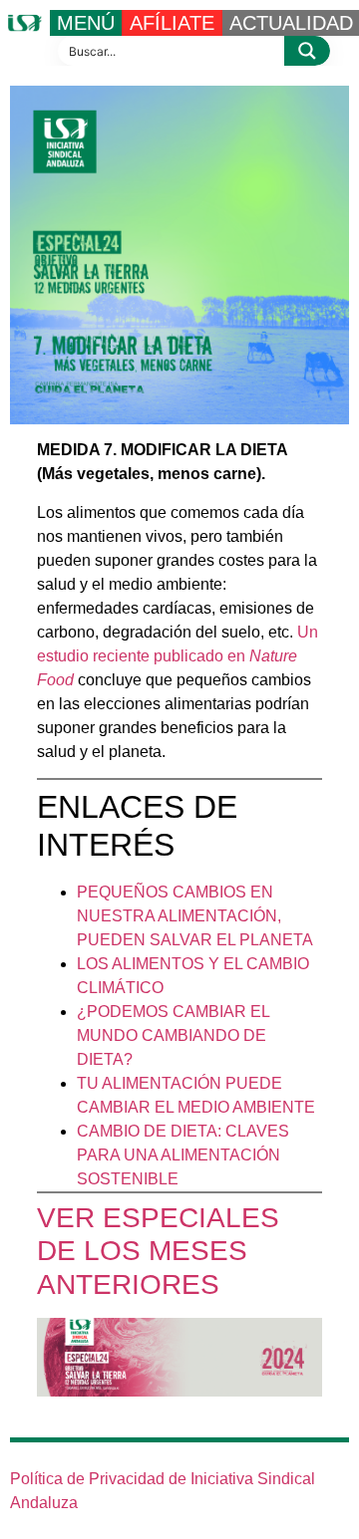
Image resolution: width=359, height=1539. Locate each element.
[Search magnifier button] (307, 51)
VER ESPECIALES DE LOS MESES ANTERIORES (158, 1251)
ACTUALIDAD (291, 23)
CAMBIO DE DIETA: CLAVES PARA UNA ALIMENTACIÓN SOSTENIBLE (183, 1155)
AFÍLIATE (172, 23)
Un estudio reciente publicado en (177, 656)
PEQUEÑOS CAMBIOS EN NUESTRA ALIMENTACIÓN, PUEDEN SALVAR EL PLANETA (195, 916)
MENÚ (86, 23)
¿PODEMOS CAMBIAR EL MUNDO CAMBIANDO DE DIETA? (173, 1035)
